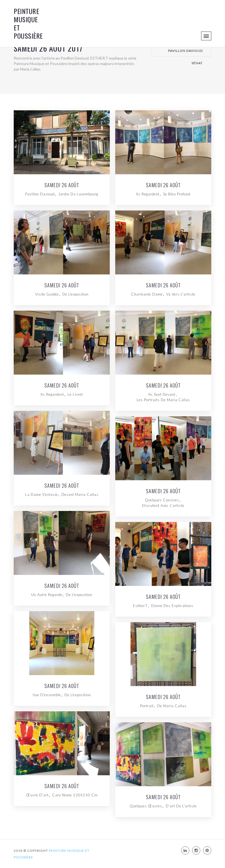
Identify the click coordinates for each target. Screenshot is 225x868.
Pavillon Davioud (40, 194)
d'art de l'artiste (181, 806)
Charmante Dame (147, 294)
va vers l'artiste (180, 294)
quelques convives (162, 500)
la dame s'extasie (41, 494)
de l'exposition (75, 294)
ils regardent (52, 394)
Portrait (147, 706)
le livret (75, 394)
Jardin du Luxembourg (78, 194)
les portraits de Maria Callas (163, 400)
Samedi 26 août (163, 185)
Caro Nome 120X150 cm (75, 795)
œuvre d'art (37, 795)
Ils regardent (147, 194)
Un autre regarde (46, 594)
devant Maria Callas (80, 494)
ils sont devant (161, 394)
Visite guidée (47, 294)
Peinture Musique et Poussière (28, 23)
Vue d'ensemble (47, 695)
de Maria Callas (172, 706)
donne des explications (172, 605)
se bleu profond (176, 194)
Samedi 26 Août (61, 185)
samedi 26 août (163, 597)
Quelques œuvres (146, 806)
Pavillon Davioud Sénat (185, 53)
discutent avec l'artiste (163, 505)
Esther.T (140, 605)
